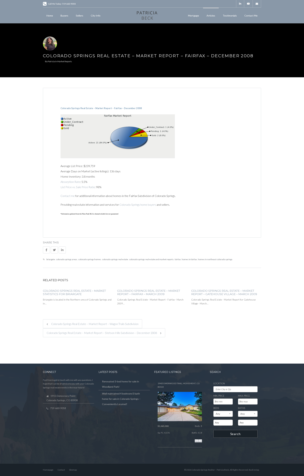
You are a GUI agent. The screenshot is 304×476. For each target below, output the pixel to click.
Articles (211, 15)
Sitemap (73, 469)
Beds (216, 408)
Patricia (51, 61)
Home (49, 15)
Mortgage (193, 15)
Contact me (68, 195)
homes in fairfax (189, 259)
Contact (61, 469)
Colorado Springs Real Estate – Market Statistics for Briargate (74, 292)
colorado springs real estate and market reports (151, 259)
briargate (50, 259)
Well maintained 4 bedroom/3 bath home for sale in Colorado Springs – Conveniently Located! (121, 399)
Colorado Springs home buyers (137, 204)
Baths (241, 408)
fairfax (178, 259)
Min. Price (218, 396)
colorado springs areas (66, 259)
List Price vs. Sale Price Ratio (78, 187)
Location (219, 383)
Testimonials (230, 15)
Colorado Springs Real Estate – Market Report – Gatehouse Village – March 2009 (224, 292)
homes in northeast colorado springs (215, 259)
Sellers (79, 15)
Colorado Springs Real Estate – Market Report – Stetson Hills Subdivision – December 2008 (102, 332)
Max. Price (244, 396)
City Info (95, 15)
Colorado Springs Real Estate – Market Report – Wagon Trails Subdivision (94, 323)
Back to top (254, 469)
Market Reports (64, 61)
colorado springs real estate (115, 259)
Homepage (48, 469)
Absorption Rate (70, 181)
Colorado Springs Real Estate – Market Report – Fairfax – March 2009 (148, 292)
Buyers (64, 15)
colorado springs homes (89, 259)
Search (235, 434)
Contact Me (251, 15)
